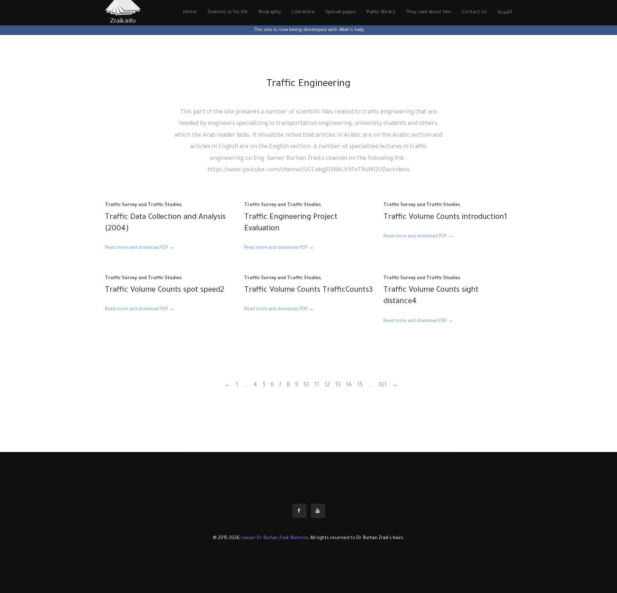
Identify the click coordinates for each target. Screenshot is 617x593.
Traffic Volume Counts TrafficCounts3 (308, 290)
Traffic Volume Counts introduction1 (445, 217)
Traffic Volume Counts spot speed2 (164, 290)
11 (316, 385)
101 (382, 385)
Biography (270, 12)
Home (190, 12)
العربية (505, 12)
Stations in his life (227, 12)
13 (338, 385)
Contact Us (474, 12)
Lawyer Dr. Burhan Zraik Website (274, 538)
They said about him (428, 12)
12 (327, 385)
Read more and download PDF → (140, 248)
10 (306, 385)
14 (349, 385)
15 (360, 385)
